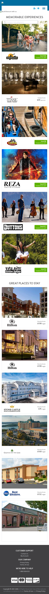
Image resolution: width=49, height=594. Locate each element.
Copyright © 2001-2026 (10, 589)
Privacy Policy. (41, 591)
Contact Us (24, 554)
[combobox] (20, 22)
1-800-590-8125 (24, 571)
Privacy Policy (24, 563)
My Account (24, 556)
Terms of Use (24, 565)
